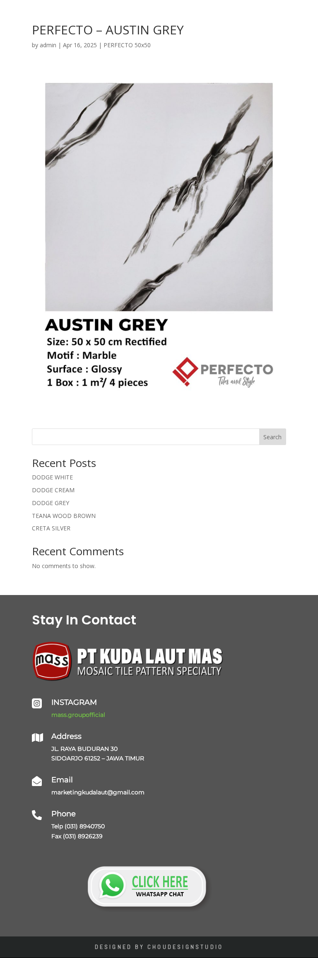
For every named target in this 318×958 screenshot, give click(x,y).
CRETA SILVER (51, 528)
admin (48, 45)
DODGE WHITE (52, 477)
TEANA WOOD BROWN (64, 516)
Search (272, 437)
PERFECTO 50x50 (127, 45)
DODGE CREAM (53, 490)
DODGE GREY (50, 503)
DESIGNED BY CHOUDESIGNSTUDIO (159, 947)
